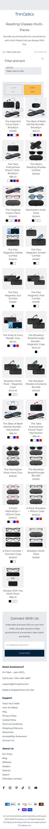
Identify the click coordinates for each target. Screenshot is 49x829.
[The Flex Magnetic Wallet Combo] (13, 236)
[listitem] (25, 5)
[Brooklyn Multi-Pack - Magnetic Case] (13, 367)
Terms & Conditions (12, 724)
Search (6, 774)
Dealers (6, 766)
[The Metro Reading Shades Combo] (36, 150)
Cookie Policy (9, 720)
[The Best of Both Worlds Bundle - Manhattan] (13, 410)
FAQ (4, 711)
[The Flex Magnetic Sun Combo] (13, 278)
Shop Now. (29, 6)
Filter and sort (13, 52)
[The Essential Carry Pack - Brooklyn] (13, 107)
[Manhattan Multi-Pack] (36, 196)
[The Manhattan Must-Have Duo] (13, 455)
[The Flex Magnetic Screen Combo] (36, 236)
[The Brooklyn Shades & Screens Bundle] (36, 367)
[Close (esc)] (42, 59)
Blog (4, 758)
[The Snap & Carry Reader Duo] (13, 321)
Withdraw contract (12, 778)
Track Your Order (11, 703)
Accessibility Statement (14, 736)
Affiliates (6, 762)
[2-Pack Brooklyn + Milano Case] (36, 494)
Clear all (13, 90)
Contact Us (8, 740)
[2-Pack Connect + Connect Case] (13, 537)
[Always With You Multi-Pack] (13, 577)
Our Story (7, 754)
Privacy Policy (9, 716)
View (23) (32, 90)
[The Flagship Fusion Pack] (13, 196)
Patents (6, 770)
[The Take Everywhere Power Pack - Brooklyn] (13, 150)
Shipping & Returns (12, 728)
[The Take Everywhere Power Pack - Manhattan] (36, 410)
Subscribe (24, 653)
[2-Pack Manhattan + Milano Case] (13, 494)
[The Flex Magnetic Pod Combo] (36, 278)
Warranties (8, 732)
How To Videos (10, 707)
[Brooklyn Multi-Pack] (36, 537)
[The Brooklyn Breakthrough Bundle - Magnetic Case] (36, 321)
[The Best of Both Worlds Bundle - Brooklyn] (36, 107)
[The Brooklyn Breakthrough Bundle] (36, 455)
